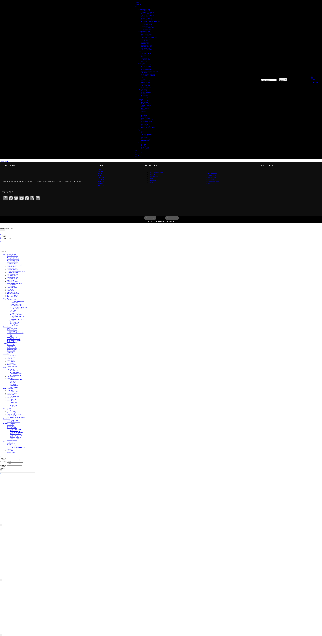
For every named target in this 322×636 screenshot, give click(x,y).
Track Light (144, 94)
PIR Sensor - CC (11, 352)
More (139, 143)
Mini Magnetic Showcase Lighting (16, 417)
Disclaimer (100, 183)
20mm (142, 133)
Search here (257, 80)
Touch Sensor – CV (146, 87)
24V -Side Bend (14, 372)
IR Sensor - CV (11, 345)
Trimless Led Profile (146, 18)
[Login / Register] (312, 77)
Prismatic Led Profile (146, 26)
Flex (151, 182)
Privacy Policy (101, 181)
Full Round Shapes (15, 431)
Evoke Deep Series (146, 92)
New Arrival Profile (146, 46)
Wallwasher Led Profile (147, 27)
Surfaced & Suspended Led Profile (150, 21)
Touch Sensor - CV (12, 348)
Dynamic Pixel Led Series (17, 319)
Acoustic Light (145, 147)
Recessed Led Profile (146, 23)
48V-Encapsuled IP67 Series (17, 314)
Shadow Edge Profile (12, 256)
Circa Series (13, 399)
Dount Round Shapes (15, 429)
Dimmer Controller (146, 105)
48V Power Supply (146, 68)
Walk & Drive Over (146, 11)
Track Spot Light (145, 118)
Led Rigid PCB (145, 55)
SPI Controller (145, 101)
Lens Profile (144, 40)
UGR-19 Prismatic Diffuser (17, 447)
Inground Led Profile (146, 24)
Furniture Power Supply (147, 69)
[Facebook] (11, 198)
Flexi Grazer (210, 179)
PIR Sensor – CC (145, 85)
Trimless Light (145, 97)
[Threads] (32, 198)
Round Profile (145, 43)
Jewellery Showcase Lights (148, 120)
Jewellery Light (145, 149)
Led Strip (140, 52)
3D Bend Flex (14, 387)
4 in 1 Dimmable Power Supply (149, 71)
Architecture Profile (146, 29)
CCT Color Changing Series (17, 301)
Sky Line (143, 144)
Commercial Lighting (9, 423)
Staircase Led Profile (146, 33)
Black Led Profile (145, 17)
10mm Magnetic (145, 123)
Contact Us (139, 157)
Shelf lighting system (146, 117)
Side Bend (13, 384)
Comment (2, 466)
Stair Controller (145, 108)
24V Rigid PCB (14, 324)
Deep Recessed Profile (147, 45)
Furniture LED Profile (12, 416)
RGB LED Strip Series (16, 308)
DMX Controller (145, 104)
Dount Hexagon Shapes (16, 432)
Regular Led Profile (146, 14)
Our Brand (100, 171)
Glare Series (13, 402)
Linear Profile (144, 136)
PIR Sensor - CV (11, 346)
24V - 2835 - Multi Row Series (18, 307)
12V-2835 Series (14, 311)
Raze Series (13, 403)
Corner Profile (145, 42)
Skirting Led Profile (146, 36)
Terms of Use (101, 185)
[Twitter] (16, 198)
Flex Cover (13, 381)
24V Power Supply (146, 66)
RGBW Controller (146, 107)
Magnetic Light (142, 130)
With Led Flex (145, 58)
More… (209, 183)
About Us (138, 4)
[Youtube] (21, 198)
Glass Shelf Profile (146, 39)
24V (11, 334)
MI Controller (144, 102)
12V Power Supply (146, 65)
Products (138, 7)
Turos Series (13, 405)
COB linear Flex (145, 59)
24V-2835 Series (14, 313)
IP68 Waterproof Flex (16, 373)
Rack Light (144, 146)
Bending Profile (145, 137)
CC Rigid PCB (14, 325)
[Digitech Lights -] (14, 250)
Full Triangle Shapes (15, 437)
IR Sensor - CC (11, 351)
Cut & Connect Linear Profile (14, 265)
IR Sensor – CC (145, 84)
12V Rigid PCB (14, 322)
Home (137, 2)
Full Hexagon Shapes (15, 434)
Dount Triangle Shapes (16, 435)
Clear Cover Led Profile (147, 15)
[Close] (1, 235)
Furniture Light (142, 114)
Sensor (139, 78)
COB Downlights (142, 89)
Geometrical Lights (146, 139)
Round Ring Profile (146, 140)
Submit (2, 468)
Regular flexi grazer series (148, 127)
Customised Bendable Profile (148, 37)
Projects (138, 151)
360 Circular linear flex (16, 379)
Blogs (137, 155)
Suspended (13, 284)
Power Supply (141, 63)
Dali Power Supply (146, 72)
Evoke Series (13, 406)
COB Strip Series (14, 318)
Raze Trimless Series (15, 396)
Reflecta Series (14, 391)
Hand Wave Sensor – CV (148, 82)
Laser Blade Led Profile (147, 12)
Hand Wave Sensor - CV (13, 349)
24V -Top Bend (14, 370)
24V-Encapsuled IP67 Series (17, 316)
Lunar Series (13, 310)
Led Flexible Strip (146, 53)
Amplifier (143, 111)
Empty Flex (144, 61)
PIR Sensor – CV (145, 81)
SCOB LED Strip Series (16, 304)
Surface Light (144, 95)
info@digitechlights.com (11, 192)
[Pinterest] (27, 198)
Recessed (12, 286)
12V (11, 336)
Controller (140, 99)
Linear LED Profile (15, 438)
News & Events (140, 153)
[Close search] (1, 233)
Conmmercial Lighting (213, 181)
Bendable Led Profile (146, 34)
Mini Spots (144, 115)
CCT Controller (145, 110)
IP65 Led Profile (145, 48)
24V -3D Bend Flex (15, 375)
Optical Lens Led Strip (16, 305)
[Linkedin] (38, 198)
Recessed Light (145, 91)
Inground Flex (14, 385)
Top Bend (12, 382)
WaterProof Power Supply (148, 75)
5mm (142, 131)
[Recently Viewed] (5, 226)
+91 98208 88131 (10, 191)
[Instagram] (5, 198)
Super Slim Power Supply (148, 74)
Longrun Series (14, 302)
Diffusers (9, 444)
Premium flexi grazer (146, 126)
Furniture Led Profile (146, 20)
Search (282, 80)
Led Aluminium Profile (144, 9)
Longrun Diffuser (14, 446)
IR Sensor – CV (145, 79)
